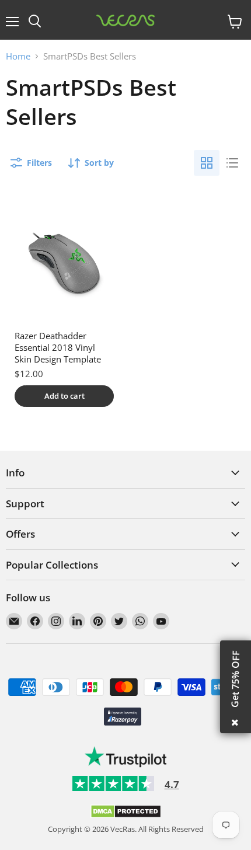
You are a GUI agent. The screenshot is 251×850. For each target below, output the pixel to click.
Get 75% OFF (235, 679)
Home (18, 56)
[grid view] (206, 163)
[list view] (232, 163)
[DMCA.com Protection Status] (125, 815)
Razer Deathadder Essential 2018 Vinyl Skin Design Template (58, 347)
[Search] (35, 21)
